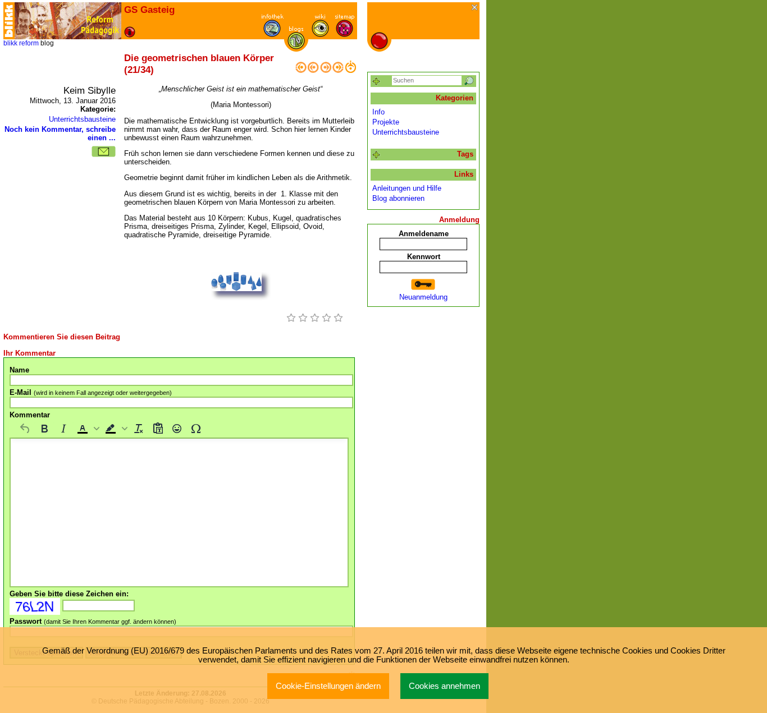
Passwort (93, 621)
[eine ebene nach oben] (350, 70)
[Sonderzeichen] (196, 428)
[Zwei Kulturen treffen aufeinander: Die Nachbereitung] (325, 70)
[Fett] (44, 428)
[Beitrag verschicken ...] (104, 151)
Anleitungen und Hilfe (406, 188)
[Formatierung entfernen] (138, 428)
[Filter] (376, 81)
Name (19, 370)
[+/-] (376, 155)
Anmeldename (424, 233)
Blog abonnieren (398, 198)
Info (378, 112)
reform (29, 43)
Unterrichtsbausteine (82, 119)
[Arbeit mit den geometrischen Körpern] (313, 70)
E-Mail (91, 392)
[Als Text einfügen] (157, 428)
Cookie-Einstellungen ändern (328, 686)
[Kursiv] (63, 428)
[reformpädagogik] (68, 20)
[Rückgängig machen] (25, 428)
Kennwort (423, 256)
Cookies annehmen (444, 686)
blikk (10, 43)
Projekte (385, 122)
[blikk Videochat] (9, 20)
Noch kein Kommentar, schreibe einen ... (60, 133)
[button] (87, 428)
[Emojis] (176, 428)
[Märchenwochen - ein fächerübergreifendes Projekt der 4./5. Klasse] (301, 70)
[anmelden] (423, 285)
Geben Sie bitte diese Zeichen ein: (69, 594)
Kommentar (30, 415)
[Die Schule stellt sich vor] (338, 70)
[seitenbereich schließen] (475, 8)
